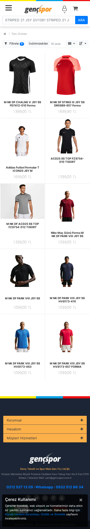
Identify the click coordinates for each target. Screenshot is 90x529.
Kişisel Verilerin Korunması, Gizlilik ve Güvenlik (35, 514)
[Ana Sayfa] (4, 33)
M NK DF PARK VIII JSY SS (22, 298)
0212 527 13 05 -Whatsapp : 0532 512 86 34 (45, 487)
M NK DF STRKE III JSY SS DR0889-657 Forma (67, 104)
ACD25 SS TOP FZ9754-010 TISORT (67, 160)
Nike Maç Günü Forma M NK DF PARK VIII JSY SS (67, 234)
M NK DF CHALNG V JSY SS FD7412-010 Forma (22, 104)
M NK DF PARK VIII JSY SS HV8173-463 (22, 365)
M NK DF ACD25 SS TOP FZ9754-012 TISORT (22, 225)
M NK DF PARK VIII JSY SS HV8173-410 (67, 300)
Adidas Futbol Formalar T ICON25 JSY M (22, 169)
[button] (38, 43)
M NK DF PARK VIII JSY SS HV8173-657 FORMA (67, 365)
